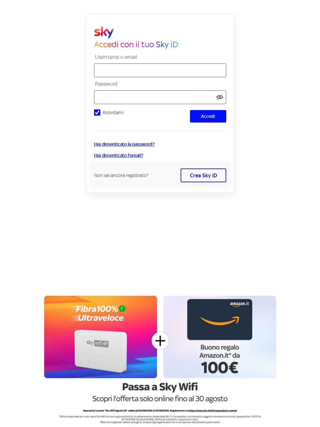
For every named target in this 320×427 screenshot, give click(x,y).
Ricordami (113, 112)
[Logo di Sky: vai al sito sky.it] (162, 32)
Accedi (208, 116)
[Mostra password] (219, 97)
